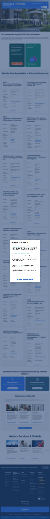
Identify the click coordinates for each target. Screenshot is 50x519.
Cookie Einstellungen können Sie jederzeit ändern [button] (20, 253)
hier (22, 275)
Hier (25, 247)
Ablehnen (19, 279)
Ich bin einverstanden (28, 279)
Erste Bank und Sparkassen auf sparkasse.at (24, 266)
